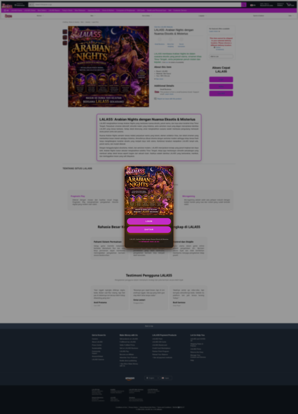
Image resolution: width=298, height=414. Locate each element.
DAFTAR (149, 230)
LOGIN (149, 221)
